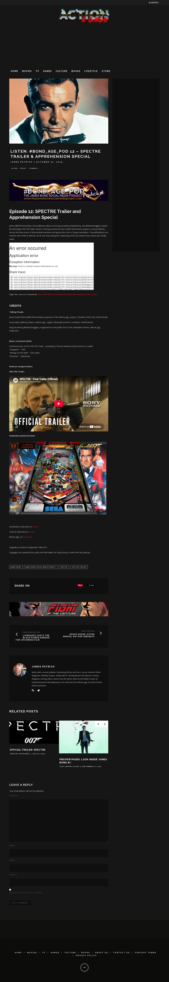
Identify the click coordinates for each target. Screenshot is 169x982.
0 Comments (33, 168)
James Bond (16, 567)
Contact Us (121, 953)
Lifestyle (91, 71)
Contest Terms (145, 953)
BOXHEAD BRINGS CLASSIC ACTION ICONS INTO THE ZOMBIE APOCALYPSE (32, 762)
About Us (101, 953)
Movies (27, 71)
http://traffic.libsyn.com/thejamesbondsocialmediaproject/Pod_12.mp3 (67, 294)
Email (12, 860)
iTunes (35, 526)
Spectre (63, 567)
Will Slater (65, 769)
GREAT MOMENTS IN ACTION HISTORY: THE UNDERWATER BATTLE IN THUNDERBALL (82, 762)
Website (13, 875)
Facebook (27, 537)
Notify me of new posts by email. (26, 893)
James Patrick (21, 162)
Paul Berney (16, 769)
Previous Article (31, 632)
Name (12, 845)
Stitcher (31, 532)
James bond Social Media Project (40, 567)
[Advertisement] (84, 46)
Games (47, 71)
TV (37, 71)
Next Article (88, 631)
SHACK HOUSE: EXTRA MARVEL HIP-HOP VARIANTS (79, 635)
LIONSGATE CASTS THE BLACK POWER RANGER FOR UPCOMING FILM (33, 637)
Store (106, 71)
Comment (13, 796)
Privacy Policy (86, 955)
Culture (61, 71)
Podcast (23, 168)
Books (75, 71)
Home (14, 71)
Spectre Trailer (79, 567)
